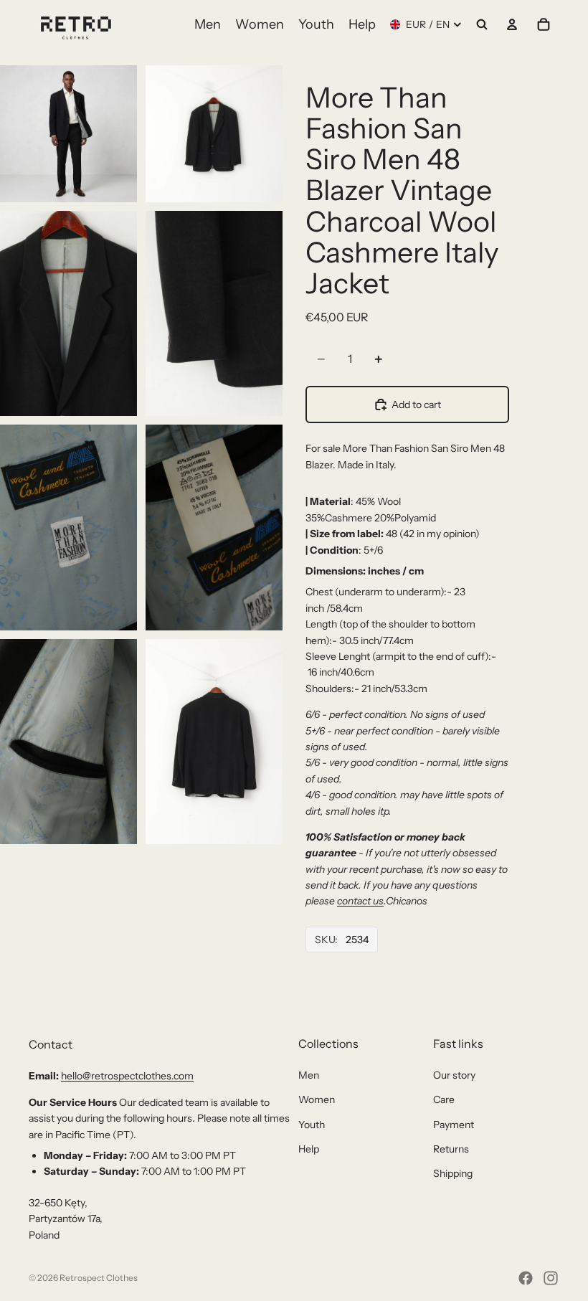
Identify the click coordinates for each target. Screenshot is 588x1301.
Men (308, 1075)
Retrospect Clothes (99, 1277)
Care (444, 1099)
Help (308, 1148)
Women (316, 1099)
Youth (311, 1124)
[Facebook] (525, 1278)
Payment (453, 1124)
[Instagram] (550, 1278)
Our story (454, 1075)
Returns (451, 1148)
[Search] (482, 24)
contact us (360, 900)
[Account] (512, 24)
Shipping (453, 1173)
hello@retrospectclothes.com (127, 1075)
